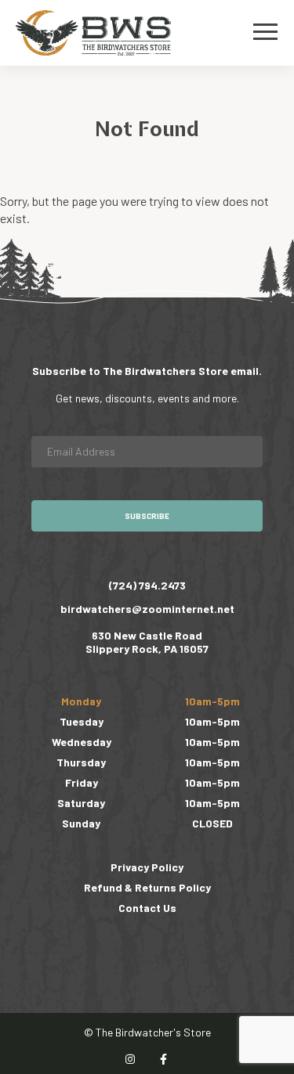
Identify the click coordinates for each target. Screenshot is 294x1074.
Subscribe (147, 516)
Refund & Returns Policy (147, 887)
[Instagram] (131, 1059)
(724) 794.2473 (147, 585)
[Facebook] (163, 1059)
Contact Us (147, 907)
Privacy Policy (147, 867)
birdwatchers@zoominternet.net (147, 608)
